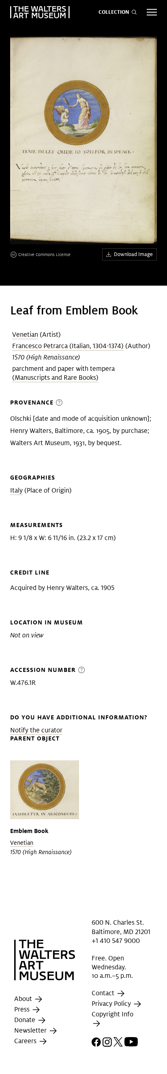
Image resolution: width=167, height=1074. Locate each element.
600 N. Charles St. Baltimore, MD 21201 (121, 927)
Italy (16, 490)
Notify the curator (36, 730)
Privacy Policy (112, 1003)
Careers (26, 1041)
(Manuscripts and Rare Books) (55, 377)
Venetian (25, 334)
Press (22, 1009)
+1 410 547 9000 (116, 940)
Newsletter (31, 1031)
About (24, 999)
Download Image (133, 254)
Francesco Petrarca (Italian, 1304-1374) (68, 346)
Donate (25, 1020)
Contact (104, 993)
